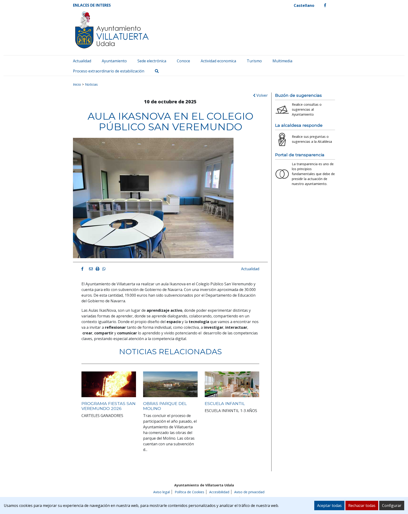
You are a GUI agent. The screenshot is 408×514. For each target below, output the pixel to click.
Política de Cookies (189, 492)
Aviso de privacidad (249, 492)
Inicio (77, 84)
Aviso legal (161, 492)
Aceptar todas (329, 505)
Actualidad (82, 60)
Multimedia (282, 60)
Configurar (391, 505)
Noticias (91, 84)
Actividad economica (218, 60)
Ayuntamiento (114, 60)
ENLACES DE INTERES (92, 5)
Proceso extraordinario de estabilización (108, 71)
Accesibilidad (219, 492)
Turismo (254, 60)
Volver (261, 95)
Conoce (183, 60)
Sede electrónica (151, 60)
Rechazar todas (361, 505)
